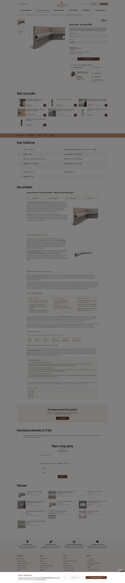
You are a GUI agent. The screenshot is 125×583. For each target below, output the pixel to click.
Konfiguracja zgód (74, 577)
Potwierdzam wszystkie (96, 577)
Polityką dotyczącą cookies (48, 577)
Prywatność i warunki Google (40, 579)
